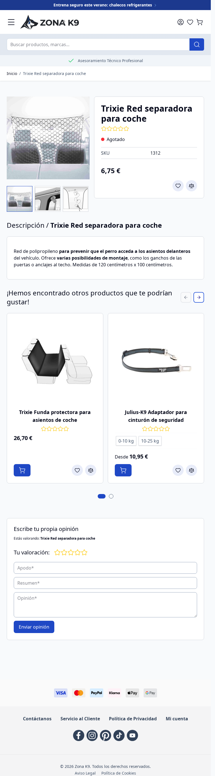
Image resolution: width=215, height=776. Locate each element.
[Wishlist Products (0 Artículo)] (190, 22)
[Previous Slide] (186, 297)
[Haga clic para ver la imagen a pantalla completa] (48, 138)
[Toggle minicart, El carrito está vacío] (199, 22)
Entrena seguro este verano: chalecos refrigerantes (103, 5)
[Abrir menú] (11, 22)
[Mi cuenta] (180, 22)
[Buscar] (197, 44)
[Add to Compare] (191, 185)
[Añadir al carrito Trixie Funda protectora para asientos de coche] (22, 470)
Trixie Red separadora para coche (54, 73)
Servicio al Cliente (80, 719)
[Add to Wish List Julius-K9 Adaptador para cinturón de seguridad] (178, 470)
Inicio (12, 73)
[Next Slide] (198, 297)
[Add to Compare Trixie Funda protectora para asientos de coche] (90, 470)
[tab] (102, 496)
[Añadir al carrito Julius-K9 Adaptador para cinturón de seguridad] (123, 470)
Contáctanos (37, 719)
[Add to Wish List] (178, 185)
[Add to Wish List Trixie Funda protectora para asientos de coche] (77, 470)
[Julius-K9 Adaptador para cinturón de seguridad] (156, 361)
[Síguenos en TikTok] (119, 735)
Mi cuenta (177, 719)
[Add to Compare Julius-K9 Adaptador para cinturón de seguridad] (191, 470)
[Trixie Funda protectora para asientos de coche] (55, 361)
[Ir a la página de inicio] (91, 22)
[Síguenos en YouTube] (132, 735)
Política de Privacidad (133, 719)
